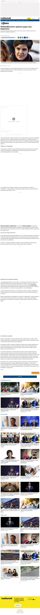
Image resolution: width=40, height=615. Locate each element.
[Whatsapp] (18, 37)
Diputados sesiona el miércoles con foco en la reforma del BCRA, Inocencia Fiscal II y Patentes (10, 445)
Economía (6, 20)
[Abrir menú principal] (39, 18)
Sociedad (10, 20)
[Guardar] (29, 37)
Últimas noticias (4, 515)
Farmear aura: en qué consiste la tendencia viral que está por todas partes (29, 394)
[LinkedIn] (27, 37)
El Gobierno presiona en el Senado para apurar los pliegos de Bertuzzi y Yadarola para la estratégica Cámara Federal (29, 428)
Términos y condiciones (20, 612)
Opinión (13, 20)
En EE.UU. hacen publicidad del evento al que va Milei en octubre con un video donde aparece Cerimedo (10, 461)
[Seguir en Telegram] (30, 599)
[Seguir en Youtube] (33, 599)
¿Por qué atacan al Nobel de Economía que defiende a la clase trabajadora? (29, 493)
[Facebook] (20, 37)
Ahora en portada (4, 414)
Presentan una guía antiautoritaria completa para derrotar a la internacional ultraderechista (29, 461)
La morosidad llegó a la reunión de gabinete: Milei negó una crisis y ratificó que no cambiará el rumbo (10, 409)
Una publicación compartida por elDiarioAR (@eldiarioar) (13, 134)
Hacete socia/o (29, 18)
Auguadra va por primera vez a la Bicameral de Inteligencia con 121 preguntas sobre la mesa (9, 428)
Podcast (26, 20)
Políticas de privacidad (20, 611)
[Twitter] (25, 37)
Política (2, 20)
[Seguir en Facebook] (29, 599)
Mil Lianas (22, 20)
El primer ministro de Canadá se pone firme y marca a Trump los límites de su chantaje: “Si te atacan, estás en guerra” (29, 409)
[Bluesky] (23, 37)
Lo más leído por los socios (6, 380)
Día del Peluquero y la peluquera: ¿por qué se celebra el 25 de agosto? (10, 578)
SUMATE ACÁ (17, 605)
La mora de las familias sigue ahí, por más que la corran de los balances (29, 477)
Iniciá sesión (33, 18)
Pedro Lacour (3, 430)
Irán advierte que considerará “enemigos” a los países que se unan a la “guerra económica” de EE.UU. (10, 510)
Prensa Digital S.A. (20, 609)
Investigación (18, 20)
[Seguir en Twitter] (28, 599)
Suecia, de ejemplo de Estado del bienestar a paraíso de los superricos (10, 394)
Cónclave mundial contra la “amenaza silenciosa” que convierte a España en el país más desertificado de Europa (10, 562)
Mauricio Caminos (3, 463)
